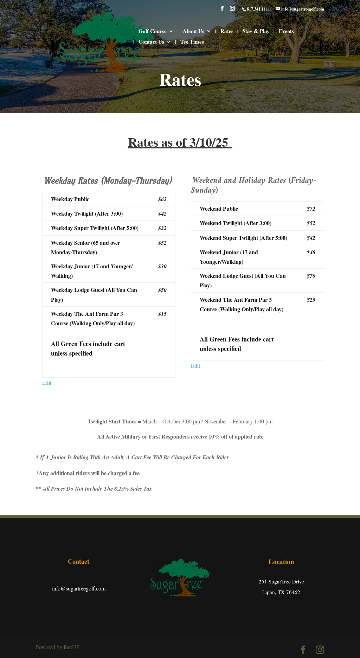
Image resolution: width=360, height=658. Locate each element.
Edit (46, 382)
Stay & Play (256, 31)
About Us (193, 31)
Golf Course (153, 31)
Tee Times (192, 42)
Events (286, 31)
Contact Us (151, 42)
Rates (226, 31)
